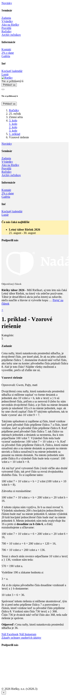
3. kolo (13, 120)
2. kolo (13, 127)
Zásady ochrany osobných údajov (21, 637)
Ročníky (14, 110)
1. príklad (14, 134)
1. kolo (13, 123)
